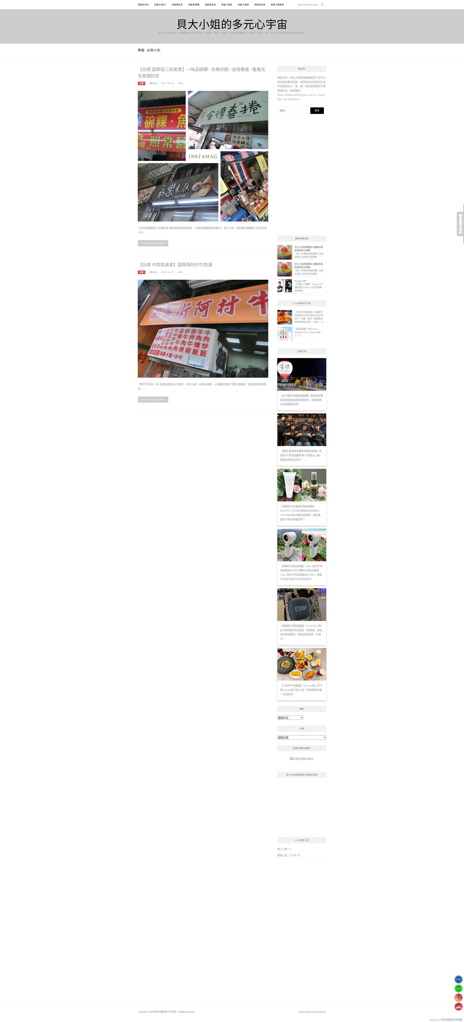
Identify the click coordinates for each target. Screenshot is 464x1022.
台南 (142, 83)
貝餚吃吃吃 (143, 5)
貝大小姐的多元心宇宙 (232, 23)
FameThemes (320, 1012)
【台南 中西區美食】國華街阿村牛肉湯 (175, 264)
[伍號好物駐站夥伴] (301, 760)
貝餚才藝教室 (277, 5)
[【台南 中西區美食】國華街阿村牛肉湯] (203, 328)
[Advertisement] (301, 175)
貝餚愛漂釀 (193, 5)
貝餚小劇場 (243, 5)
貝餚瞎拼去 (177, 5)
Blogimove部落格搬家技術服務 (446, 1019)
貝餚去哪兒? (160, 5)
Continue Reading (153, 243)
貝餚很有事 (259, 5)
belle (153, 83)
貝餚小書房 (226, 5)
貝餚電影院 (210, 5)
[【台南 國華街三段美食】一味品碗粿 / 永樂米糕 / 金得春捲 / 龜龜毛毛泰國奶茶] (203, 156)
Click (460, 224)
